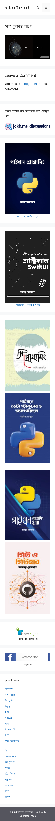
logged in (30, 84)
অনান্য (7, 796)
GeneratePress (27, 815)
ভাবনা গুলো (9, 785)
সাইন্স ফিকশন (10, 773)
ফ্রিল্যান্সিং (9, 700)
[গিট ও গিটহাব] (27, 578)
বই (6, 750)
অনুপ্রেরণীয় (9, 762)
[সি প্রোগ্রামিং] (27, 355)
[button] (38, 7)
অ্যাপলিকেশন (10, 756)
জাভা (7, 723)
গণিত (7, 735)
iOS (7, 712)
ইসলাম (7, 768)
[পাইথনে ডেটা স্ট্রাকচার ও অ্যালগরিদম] (27, 428)
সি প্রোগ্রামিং (10, 729)
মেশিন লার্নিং (10, 694)
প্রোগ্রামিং (9, 688)
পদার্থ (7, 791)
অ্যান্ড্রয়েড (9, 717)
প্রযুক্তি (8, 706)
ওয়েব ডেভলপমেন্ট (12, 740)
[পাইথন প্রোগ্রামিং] (27, 505)
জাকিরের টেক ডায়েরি (17, 7)
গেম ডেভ (8, 779)
